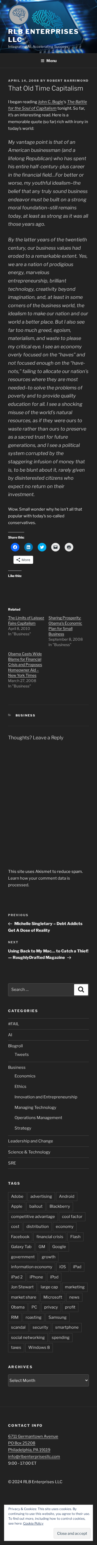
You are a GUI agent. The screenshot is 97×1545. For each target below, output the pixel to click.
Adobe (17, 1196)
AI (10, 1035)
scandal (18, 1327)
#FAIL (13, 1023)
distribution (37, 1226)
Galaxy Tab (21, 1246)
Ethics (20, 1086)
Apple (16, 1206)
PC (34, 1307)
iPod (54, 1277)
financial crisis (49, 1236)
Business (26, 715)
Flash (75, 1236)
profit (70, 1307)
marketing (75, 1287)
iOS (62, 1266)
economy (65, 1226)
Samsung (57, 1317)
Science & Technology (29, 1152)
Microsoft (52, 1297)
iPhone (36, 1277)
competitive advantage (33, 1216)
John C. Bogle (50, 101)
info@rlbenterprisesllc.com (34, 1456)
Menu (51, 60)
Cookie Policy (33, 1523)
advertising (41, 1196)
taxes (16, 1347)
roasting (33, 1317)
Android (66, 1196)
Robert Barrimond (68, 81)
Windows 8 (39, 1347)
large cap (49, 1287)
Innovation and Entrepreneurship (46, 1097)
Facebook (20, 1236)
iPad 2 (17, 1277)
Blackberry (60, 1206)
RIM (15, 1317)
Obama (18, 1307)
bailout (36, 1206)
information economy (31, 1266)
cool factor (72, 1216)
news (74, 1297)
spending (61, 1337)
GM (42, 1246)
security (40, 1327)
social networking (28, 1337)
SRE (12, 1163)
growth (49, 1256)
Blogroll (15, 1046)
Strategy (23, 1128)
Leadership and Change (30, 1141)
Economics (25, 1076)
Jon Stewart (22, 1287)
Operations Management (38, 1117)
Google (59, 1246)
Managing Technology (35, 1107)
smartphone (67, 1327)
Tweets (22, 1054)
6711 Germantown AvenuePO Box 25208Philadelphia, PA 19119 (33, 1443)
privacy (51, 1307)
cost (15, 1226)
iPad (77, 1266)
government (23, 1256)
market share (23, 1297)
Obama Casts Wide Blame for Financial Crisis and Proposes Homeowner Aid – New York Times (25, 664)
